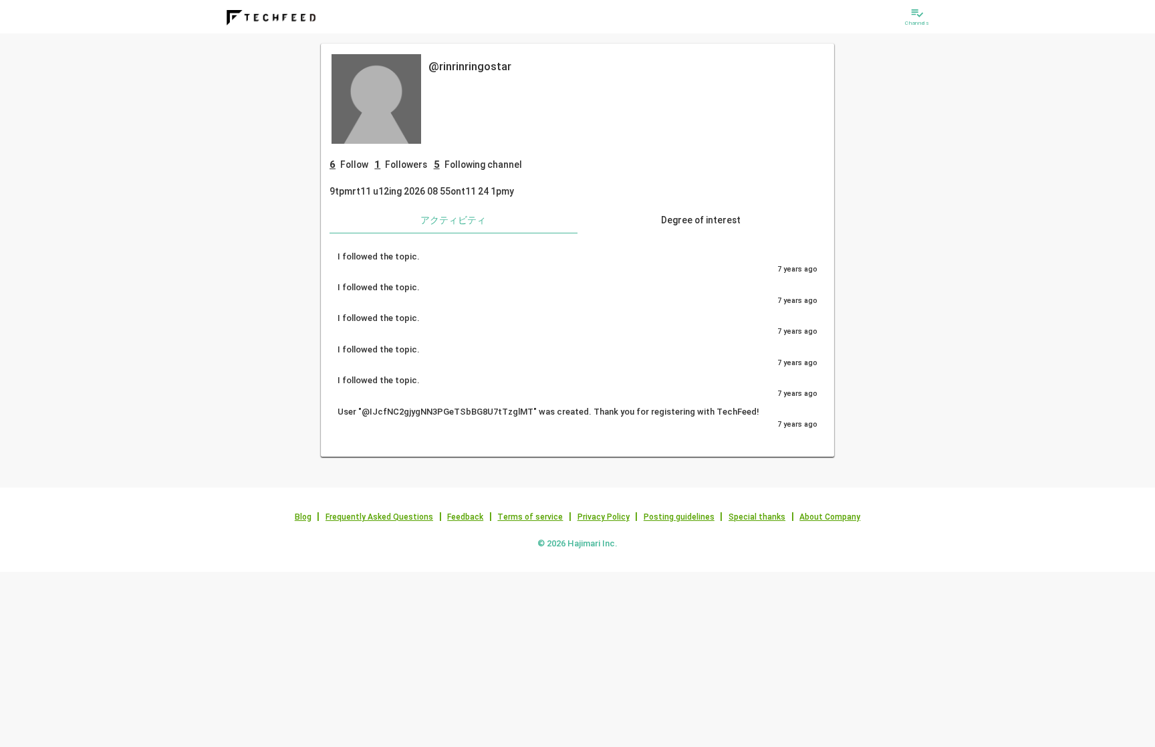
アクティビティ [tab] (453, 220)
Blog (303, 517)
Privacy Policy (604, 517)
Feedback (465, 517)
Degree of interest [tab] (701, 220)
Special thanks (757, 517)
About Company (829, 517)
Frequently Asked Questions (379, 517)
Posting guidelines (679, 517)
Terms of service (530, 517)
